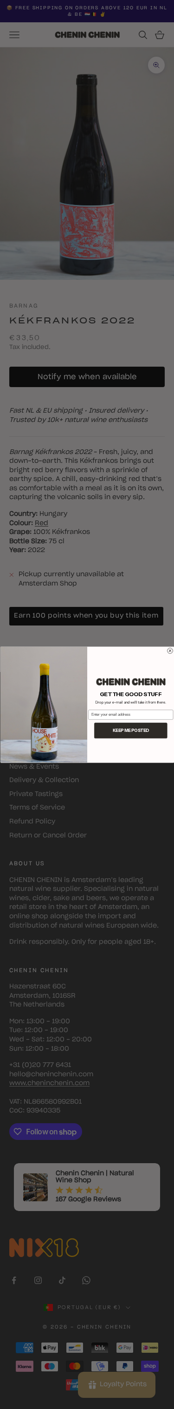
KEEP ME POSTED (130, 730)
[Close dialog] (170, 650)
